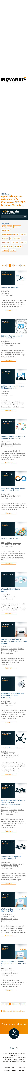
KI (10, 238)
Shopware (17, 227)
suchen (24, 216)
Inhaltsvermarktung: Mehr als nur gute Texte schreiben (13, 437)
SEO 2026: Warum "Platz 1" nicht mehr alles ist (12, 337)
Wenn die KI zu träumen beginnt (10, 590)
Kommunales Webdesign (10, 234)
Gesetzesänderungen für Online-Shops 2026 (11, 858)
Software (5, 250)
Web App (23, 234)
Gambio (23, 242)
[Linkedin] (13, 1048)
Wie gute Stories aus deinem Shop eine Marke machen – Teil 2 (13, 963)
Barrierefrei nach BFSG (10, 288)
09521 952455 (14, 1055)
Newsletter (5, 242)
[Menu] (24, 80)
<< (2, 265)
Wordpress (21, 1067)
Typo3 (14, 1067)
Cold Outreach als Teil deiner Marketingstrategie (12, 387)
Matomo (5, 238)
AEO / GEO (15, 242)
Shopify (12, 250)
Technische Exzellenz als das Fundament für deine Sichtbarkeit (12, 695)
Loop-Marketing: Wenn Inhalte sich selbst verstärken (13, 489)
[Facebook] (10, 1048)
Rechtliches (5, 231)
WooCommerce (7, 246)
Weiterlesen (8, 310)
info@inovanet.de (13, 1053)
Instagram (17, 1048)
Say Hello (14, 1030)
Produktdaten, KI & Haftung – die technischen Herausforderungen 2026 (13, 802)
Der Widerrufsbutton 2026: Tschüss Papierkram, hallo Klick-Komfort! (14, 641)
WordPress (18, 246)
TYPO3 (9, 227)
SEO (3, 227)
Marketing (17, 238)
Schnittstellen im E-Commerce (13, 748)
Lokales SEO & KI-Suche (10, 539)
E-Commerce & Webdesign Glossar (14, 1011)
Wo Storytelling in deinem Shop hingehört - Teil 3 (13, 910)
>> (24, 265)
